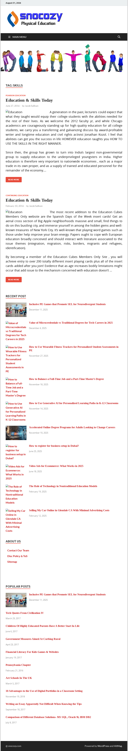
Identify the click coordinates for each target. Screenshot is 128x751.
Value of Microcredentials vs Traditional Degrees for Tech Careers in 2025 (71, 322)
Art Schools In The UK (19, 678)
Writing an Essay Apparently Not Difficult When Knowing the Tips (44, 704)
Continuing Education (17, 195)
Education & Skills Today (29, 100)
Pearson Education (16, 95)
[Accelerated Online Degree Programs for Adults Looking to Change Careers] (16, 427)
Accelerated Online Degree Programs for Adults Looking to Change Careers (72, 427)
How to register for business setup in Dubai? (54, 445)
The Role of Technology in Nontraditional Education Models (63, 486)
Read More (12, 179)
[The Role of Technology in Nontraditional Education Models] (16, 486)
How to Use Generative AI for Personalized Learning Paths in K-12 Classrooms (73, 403)
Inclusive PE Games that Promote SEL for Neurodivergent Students (67, 304)
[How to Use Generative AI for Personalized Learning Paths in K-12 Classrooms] (16, 403)
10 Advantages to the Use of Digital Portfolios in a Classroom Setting (44, 691)
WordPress (103, 746)
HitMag (118, 746)
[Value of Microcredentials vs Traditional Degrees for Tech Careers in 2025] (16, 323)
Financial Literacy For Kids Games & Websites (32, 652)
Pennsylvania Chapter (18, 665)
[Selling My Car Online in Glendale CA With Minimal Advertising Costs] (16, 510)
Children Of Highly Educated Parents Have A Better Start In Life (43, 626)
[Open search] (119, 37)
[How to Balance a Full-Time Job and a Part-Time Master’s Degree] (16, 379)
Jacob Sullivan (31, 105)
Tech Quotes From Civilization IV (25, 613)
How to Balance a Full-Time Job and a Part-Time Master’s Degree (66, 379)
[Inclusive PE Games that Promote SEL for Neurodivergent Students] (16, 304)
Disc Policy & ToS (17, 556)
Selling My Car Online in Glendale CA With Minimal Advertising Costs (69, 510)
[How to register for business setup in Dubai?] (16, 446)
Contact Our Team (18, 550)
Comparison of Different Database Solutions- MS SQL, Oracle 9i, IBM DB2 (48, 717)
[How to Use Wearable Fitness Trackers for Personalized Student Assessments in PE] (16, 347)
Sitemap (12, 561)
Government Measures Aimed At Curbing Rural (33, 639)
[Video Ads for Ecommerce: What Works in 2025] (16, 466)
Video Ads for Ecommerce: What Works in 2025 (56, 466)
